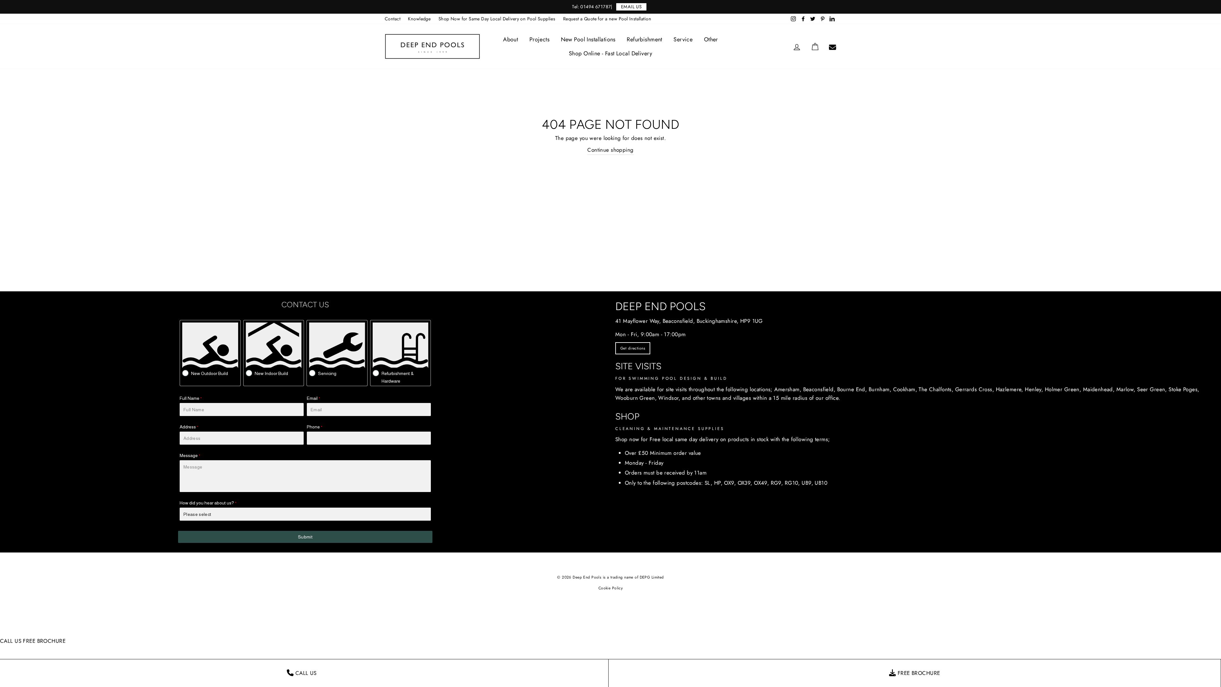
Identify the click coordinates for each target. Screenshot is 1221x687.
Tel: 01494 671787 (591, 6)
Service (683, 39)
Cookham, (905, 389)
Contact (392, 19)
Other (711, 39)
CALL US (10, 641)
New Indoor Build (271, 373)
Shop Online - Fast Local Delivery (610, 53)
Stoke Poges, (1184, 389)
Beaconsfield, (819, 389)
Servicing (327, 373)
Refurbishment (644, 39)
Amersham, (787, 389)
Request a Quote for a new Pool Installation (607, 19)
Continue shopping (610, 150)
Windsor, (669, 398)
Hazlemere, (1009, 389)
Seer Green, (1152, 389)
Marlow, (1125, 389)
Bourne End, (852, 389)
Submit (305, 536)
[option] (610, 6)
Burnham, (880, 389)
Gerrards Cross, (974, 389)
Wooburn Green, (636, 398)
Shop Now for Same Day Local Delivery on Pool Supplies (496, 19)
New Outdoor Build (209, 373)
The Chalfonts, (936, 389)
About (510, 39)
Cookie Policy (610, 588)
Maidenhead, (1099, 389)
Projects (539, 39)
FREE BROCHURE (44, 641)
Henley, (1034, 389)
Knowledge (419, 19)
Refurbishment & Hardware (398, 377)
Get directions (632, 348)
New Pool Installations (588, 39)
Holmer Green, (1063, 389)
